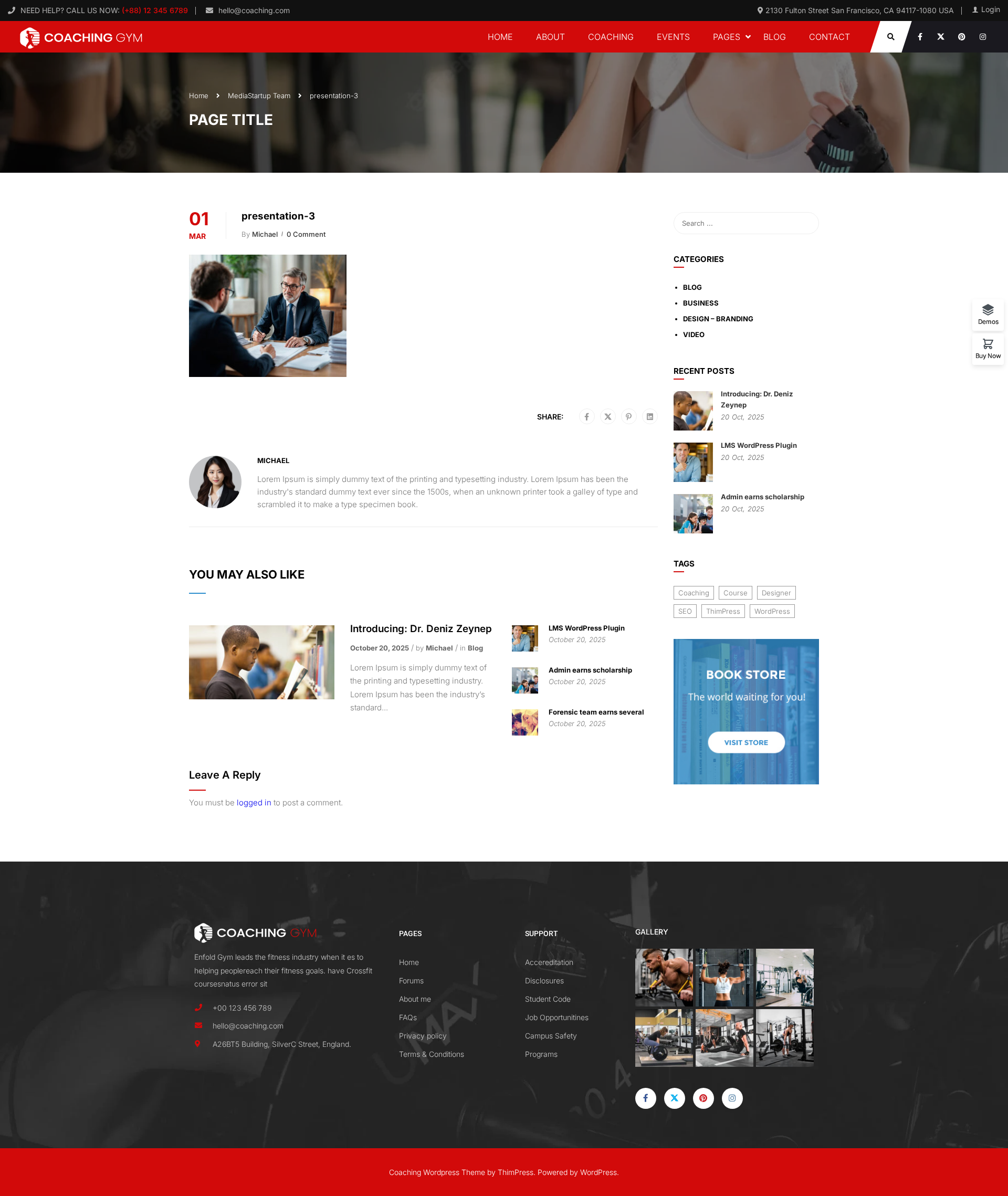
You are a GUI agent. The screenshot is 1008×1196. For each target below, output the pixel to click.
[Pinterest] (629, 417)
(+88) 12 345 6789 (154, 10)
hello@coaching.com (254, 10)
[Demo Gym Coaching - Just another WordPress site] (81, 37)
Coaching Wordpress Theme (437, 1172)
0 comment (306, 234)
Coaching (611, 37)
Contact (829, 37)
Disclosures (544, 980)
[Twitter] (608, 417)
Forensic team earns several (596, 712)
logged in (254, 802)
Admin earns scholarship (590, 670)
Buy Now (988, 355)
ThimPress (723, 611)
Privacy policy (423, 1035)
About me (415, 998)
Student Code (548, 998)
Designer (776, 593)
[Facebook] (586, 417)
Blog (774, 37)
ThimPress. (517, 1172)
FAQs (408, 1017)
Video (694, 334)
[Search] (806, 223)
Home (500, 37)
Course (735, 593)
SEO (685, 611)
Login (990, 9)
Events (673, 37)
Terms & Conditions (431, 1054)
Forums (411, 980)
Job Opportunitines (557, 1017)
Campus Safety (551, 1035)
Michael (265, 234)
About (550, 37)
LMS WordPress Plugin (587, 628)
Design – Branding (718, 318)
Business (701, 303)
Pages (726, 37)
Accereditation (549, 962)
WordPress (772, 611)
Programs (541, 1054)
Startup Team (269, 95)
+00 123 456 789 (242, 1007)
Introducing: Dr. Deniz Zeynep (421, 629)
